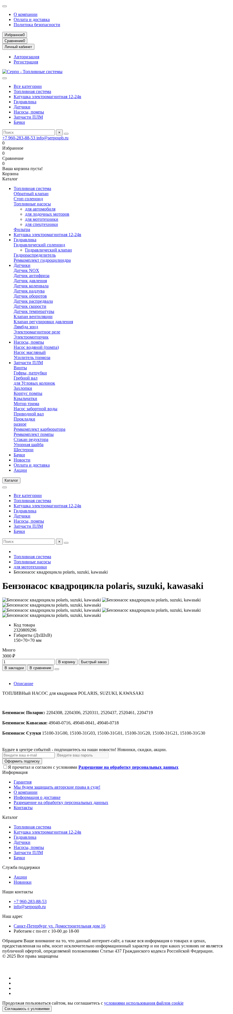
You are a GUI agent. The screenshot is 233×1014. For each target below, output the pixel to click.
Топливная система (32, 91)
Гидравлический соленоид (39, 244)
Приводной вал (29, 413)
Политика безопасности (37, 24)
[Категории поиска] (4, 78)
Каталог (10, 817)
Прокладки (24, 419)
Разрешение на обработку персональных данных (61, 802)
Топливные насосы (32, 203)
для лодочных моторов (47, 214)
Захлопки (23, 388)
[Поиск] (66, 134)
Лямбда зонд (26, 326)
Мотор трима (26, 403)
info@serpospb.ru (52, 137)
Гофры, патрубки (30, 372)
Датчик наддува (29, 290)
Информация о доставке (37, 797)
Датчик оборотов (30, 296)
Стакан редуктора (31, 439)
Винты (20, 367)
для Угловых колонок (34, 383)
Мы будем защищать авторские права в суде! (57, 787)
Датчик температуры (34, 311)
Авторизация (26, 56)
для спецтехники (41, 224)
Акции (20, 470)
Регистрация (26, 61)
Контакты (23, 807)
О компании (26, 14)
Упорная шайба (28, 444)
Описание (23, 683)
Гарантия (23, 782)
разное (20, 424)
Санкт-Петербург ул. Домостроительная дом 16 (59, 926)
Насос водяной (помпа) (36, 347)
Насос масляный (30, 352)
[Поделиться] (57, 669)
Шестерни (24, 449)
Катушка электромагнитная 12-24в (47, 96)
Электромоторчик (31, 337)
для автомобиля (40, 209)
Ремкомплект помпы (34, 434)
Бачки (19, 122)
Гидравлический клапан (48, 250)
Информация (15, 772)
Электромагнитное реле (37, 331)
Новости (22, 459)
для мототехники (41, 219)
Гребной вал (26, 378)
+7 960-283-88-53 (19, 137)
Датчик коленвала (31, 285)
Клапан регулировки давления (43, 321)
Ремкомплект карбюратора (39, 429)
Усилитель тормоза (32, 357)
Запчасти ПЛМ (28, 117)
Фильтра (22, 229)
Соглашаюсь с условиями (27, 1009)
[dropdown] (4, 6)
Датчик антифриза (31, 275)
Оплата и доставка (32, 19)
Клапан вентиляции (33, 316)
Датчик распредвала (33, 301)
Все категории (28, 86)
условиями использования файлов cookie (144, 1003)
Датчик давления (30, 280)
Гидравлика (25, 101)
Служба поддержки (21, 867)
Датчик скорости (30, 306)
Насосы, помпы (29, 112)
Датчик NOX (26, 270)
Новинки (23, 882)
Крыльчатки (25, 398)
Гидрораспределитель (35, 255)
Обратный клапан (31, 193)
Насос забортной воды (35, 408)
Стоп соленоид (28, 198)
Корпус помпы (28, 393)
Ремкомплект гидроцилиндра (42, 260)
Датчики (22, 106)
